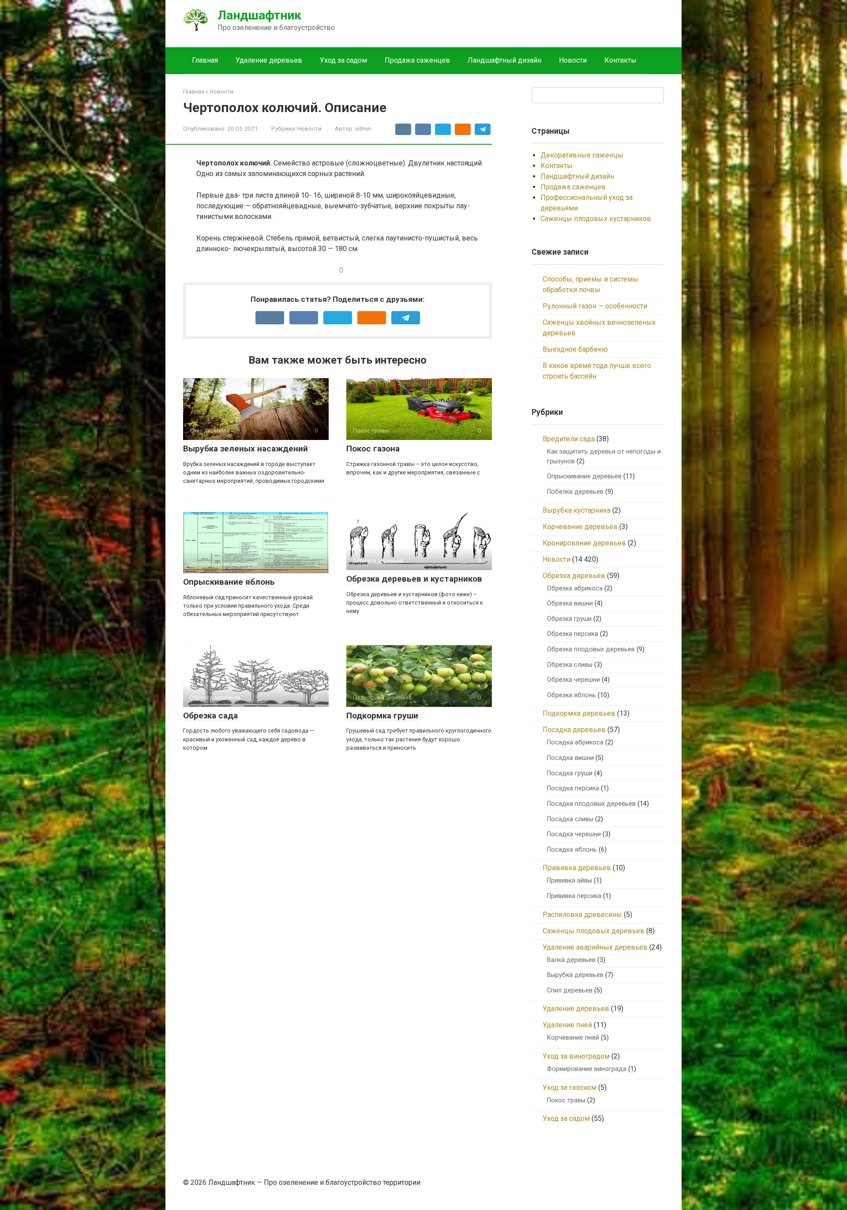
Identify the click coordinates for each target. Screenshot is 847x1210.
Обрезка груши (569, 619)
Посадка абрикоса (575, 742)
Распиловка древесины (582, 914)
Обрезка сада (210, 715)
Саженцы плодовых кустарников (595, 218)
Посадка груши (569, 773)
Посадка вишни (570, 758)
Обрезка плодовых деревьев (591, 649)
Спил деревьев (569, 990)
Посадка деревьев (574, 729)
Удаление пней (567, 1025)
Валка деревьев (571, 960)
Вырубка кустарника (577, 510)
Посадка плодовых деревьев (591, 804)
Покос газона (373, 448)
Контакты (620, 60)
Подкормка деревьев (579, 713)
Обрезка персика (572, 634)
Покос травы (566, 1100)
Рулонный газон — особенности (595, 306)
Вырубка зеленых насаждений (245, 448)
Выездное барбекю (575, 349)
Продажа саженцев (417, 60)
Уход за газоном (569, 1087)
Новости (573, 60)
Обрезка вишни (570, 603)
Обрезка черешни (573, 680)
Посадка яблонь (572, 849)
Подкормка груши (382, 715)
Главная (205, 60)
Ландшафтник (259, 15)
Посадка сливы (570, 819)
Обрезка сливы (569, 665)
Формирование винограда (586, 1069)
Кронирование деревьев (584, 543)
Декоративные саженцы (581, 155)
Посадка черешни (574, 834)
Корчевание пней (573, 1037)
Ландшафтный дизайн (504, 60)
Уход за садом (343, 60)
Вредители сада (569, 439)
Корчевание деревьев (580, 526)
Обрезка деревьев (574, 575)
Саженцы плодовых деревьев (594, 931)
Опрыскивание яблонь (229, 582)
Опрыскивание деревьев (584, 476)
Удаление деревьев (269, 60)
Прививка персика (574, 896)
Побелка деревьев (575, 492)
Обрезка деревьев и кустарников (414, 579)
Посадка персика (573, 788)
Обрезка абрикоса (575, 588)
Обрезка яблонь (571, 695)
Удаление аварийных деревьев (595, 947)
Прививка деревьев (577, 868)
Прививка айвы (569, 880)
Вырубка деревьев (575, 975)
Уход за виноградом (576, 1056)
